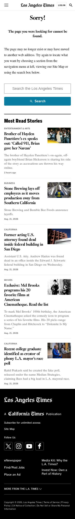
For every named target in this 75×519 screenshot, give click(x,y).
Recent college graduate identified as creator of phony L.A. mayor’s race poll (23, 356)
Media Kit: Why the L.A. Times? (55, 462)
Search (40, 103)
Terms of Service (51, 502)
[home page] (37, 5)
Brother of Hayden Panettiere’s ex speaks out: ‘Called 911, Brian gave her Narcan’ (21, 141)
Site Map (9, 429)
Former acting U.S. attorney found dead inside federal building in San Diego (23, 242)
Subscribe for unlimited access (22, 423)
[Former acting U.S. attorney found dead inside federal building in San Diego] (59, 236)
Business (9, 183)
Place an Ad (12, 474)
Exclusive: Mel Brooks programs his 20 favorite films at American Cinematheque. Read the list (26, 295)
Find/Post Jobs (14, 467)
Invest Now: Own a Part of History (54, 472)
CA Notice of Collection (23, 506)
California (10, 230)
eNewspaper (12, 460)
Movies (8, 280)
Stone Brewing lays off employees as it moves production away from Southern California (22, 196)
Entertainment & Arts (17, 129)
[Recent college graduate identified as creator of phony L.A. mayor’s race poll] (59, 350)
